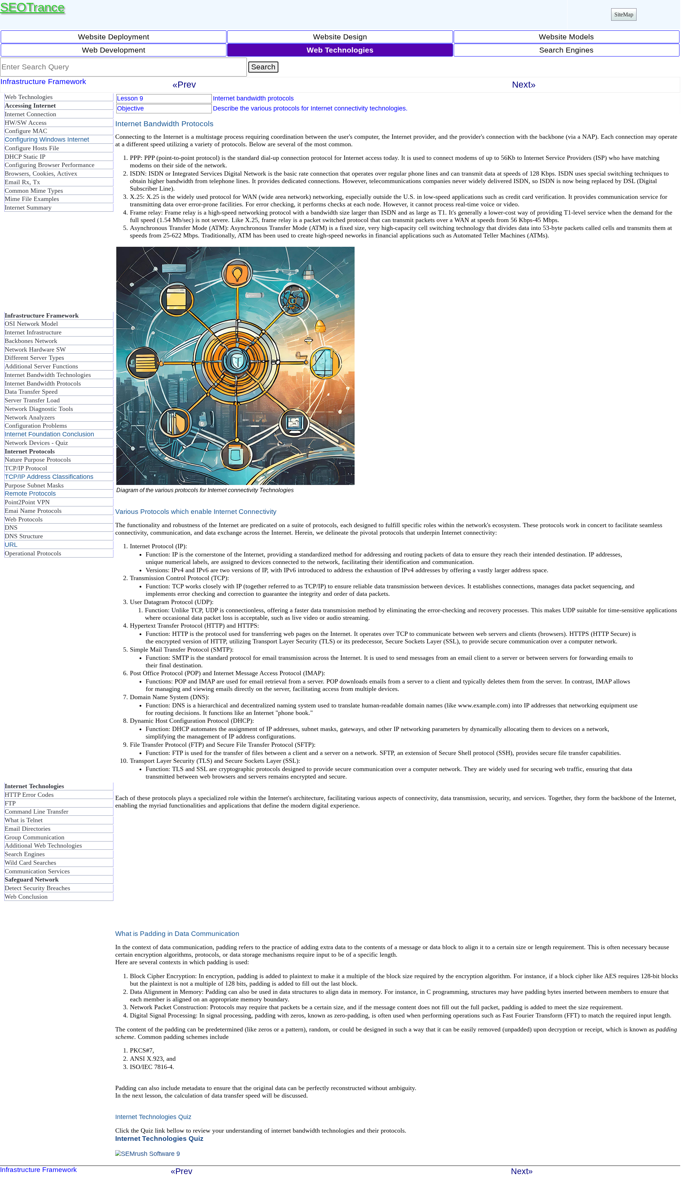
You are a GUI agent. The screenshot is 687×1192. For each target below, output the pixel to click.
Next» (524, 84)
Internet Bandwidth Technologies (48, 374)
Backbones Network (31, 340)
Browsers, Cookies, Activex (41, 173)
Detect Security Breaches (37, 888)
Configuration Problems (36, 425)
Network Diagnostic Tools (39, 408)
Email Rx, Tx (22, 182)
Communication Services (37, 871)
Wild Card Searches (30, 862)
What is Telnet (24, 820)
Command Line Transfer (36, 811)
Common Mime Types (34, 190)
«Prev (184, 84)
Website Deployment (113, 37)
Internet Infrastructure (33, 332)
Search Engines (566, 50)
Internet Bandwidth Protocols (43, 383)
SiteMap (623, 14)
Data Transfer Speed (31, 391)
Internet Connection (30, 114)
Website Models (566, 37)
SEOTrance (32, 7)
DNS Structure (24, 536)
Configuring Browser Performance (49, 164)
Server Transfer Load (32, 400)
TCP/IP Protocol (26, 468)
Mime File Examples (32, 198)
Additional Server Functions (41, 366)
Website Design (340, 37)
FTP (10, 803)
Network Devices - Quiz (36, 442)
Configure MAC (26, 130)
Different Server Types (34, 357)
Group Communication (34, 837)
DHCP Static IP (25, 156)
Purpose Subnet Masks (34, 485)
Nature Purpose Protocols (38, 459)
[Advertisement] (57, 264)
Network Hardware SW (35, 349)
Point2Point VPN (27, 502)
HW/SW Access (26, 122)
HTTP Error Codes (29, 794)
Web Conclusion (26, 896)
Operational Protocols (33, 553)
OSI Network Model (31, 323)
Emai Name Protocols (33, 510)
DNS (11, 527)
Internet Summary (28, 207)
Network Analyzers (30, 417)
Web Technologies (29, 96)
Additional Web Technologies (43, 845)
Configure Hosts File (32, 148)
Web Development (113, 50)
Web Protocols (24, 519)
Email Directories (27, 828)
